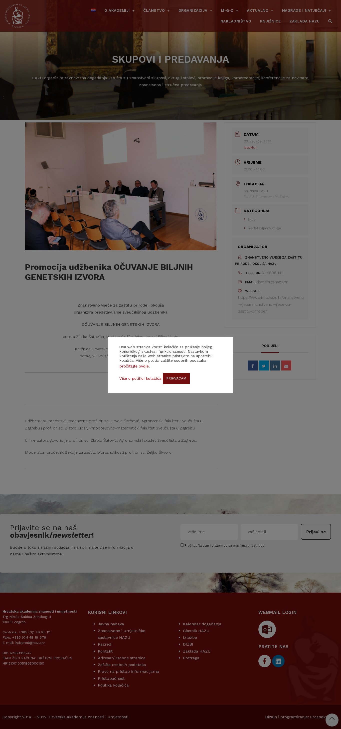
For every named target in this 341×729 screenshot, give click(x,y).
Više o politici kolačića (140, 378)
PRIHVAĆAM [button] (176, 378)
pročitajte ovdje (134, 366)
